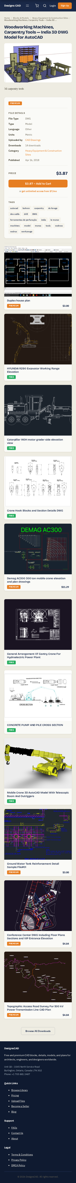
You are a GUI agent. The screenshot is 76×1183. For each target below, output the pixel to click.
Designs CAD (12, 5)
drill (26, 214)
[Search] (45, 5)
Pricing (15, 1095)
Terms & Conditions (22, 1154)
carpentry (39, 208)
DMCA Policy (18, 1165)
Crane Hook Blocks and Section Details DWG (35, 510)
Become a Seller (20, 1106)
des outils (14, 214)
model (27, 225)
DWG (34, 214)
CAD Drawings (33, 140)
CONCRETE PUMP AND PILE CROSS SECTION (35, 725)
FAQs (14, 1127)
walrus (13, 231)
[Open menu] (27, 6)
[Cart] (37, 5)
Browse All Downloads (38, 1031)
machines (15, 225)
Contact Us (17, 1133)
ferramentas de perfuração (23, 219)
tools (48, 225)
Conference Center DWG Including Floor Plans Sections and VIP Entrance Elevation (36, 936)
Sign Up (65, 5)
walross (59, 225)
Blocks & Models (21, 18)
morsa (38, 225)
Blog (13, 1111)
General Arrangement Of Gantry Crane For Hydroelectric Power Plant (34, 655)
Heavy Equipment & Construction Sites (50, 18)
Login (53, 5)
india (43, 219)
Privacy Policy (18, 1159)
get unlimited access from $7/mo (39, 191)
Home (7, 18)
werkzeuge (26, 231)
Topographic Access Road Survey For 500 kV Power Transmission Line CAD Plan (35, 1008)
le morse (55, 219)
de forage (52, 208)
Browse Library (19, 1090)
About (14, 1138)
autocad (14, 208)
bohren (26, 208)
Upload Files (18, 1101)
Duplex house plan (18, 300)
